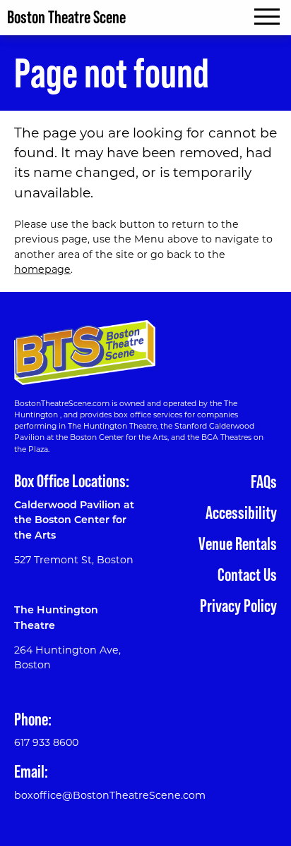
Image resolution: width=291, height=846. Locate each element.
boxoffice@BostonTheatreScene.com (110, 796)
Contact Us (247, 574)
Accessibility (241, 512)
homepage (42, 270)
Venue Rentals (237, 543)
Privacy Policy (238, 605)
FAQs (264, 481)
